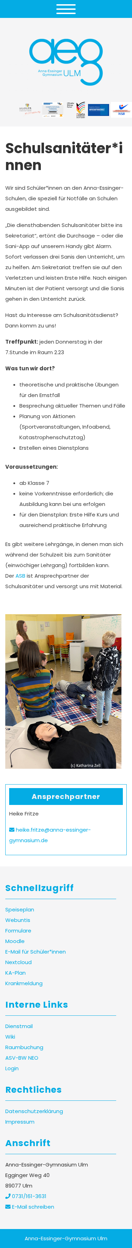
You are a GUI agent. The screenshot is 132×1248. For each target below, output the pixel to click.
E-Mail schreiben (32, 1206)
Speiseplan (19, 909)
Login (12, 1068)
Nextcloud (18, 962)
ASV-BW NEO (21, 1057)
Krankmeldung (24, 983)
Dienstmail (19, 1026)
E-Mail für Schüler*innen (35, 951)
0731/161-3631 (28, 1196)
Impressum (19, 1121)
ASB (20, 575)
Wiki (10, 1036)
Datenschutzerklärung (34, 1111)
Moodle (15, 941)
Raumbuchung (24, 1047)
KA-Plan (15, 972)
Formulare (18, 930)
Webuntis (17, 920)
